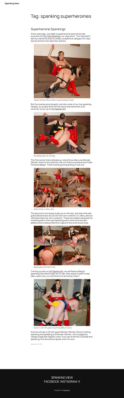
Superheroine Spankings (48, 29)
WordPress (66, 390)
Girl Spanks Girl (59, 109)
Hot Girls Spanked (51, 36)
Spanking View (12, 3)
